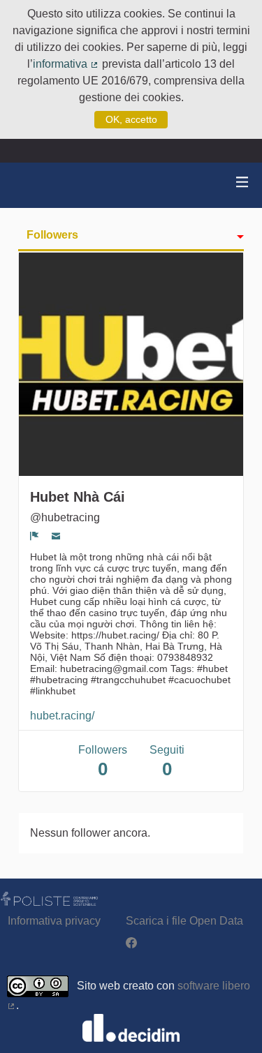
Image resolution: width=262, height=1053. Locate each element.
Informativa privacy (54, 921)
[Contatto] (56, 536)
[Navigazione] (242, 182)
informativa (66, 64)
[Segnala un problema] (34, 536)
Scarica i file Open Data (184, 921)
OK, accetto (131, 119)
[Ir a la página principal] (28, 185)
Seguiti (167, 761)
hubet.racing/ (62, 716)
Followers (52, 235)
